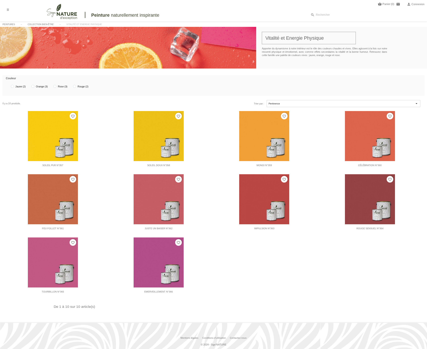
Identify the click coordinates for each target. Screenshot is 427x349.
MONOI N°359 (264, 165)
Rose (62, 86)
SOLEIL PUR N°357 (52, 165)
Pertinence (343, 104)
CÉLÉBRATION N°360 (370, 165)
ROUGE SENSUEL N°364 (369, 228)
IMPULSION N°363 (264, 228)
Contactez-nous (238, 337)
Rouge (83, 86)
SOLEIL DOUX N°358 (158, 165)
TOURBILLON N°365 (53, 291)
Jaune (20, 86)
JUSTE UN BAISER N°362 (158, 228)
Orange (42, 86)
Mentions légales (189, 337)
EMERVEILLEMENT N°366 (158, 291)
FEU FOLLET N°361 (53, 228)
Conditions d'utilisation (214, 337)
